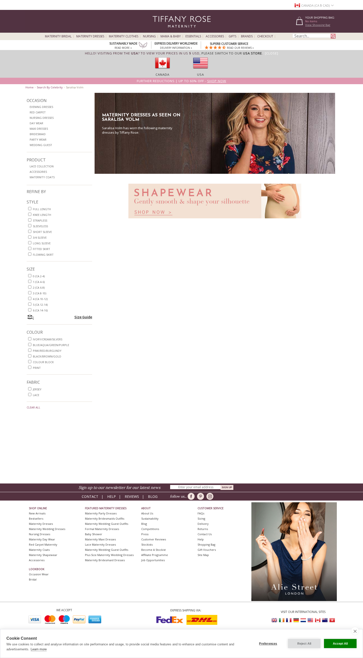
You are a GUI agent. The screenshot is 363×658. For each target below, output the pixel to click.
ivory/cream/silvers (47, 339)
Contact (90, 496)
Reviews (132, 496)
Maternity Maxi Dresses (100, 539)
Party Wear (38, 139)
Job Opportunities (153, 560)
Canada (162, 74)
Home (29, 87)
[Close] (271, 53)
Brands (247, 36)
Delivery (203, 524)
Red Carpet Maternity (43, 544)
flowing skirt (43, 254)
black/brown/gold (47, 356)
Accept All (340, 643)
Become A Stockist (153, 550)
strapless (40, 220)
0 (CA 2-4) (39, 276)
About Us (147, 513)
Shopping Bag (206, 544)
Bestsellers (36, 518)
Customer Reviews (153, 539)
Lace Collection (42, 166)
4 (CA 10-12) (40, 299)
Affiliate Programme (154, 555)
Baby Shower (93, 534)
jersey (37, 389)
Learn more (39, 649)
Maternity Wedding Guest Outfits (106, 524)
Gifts (232, 36)
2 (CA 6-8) (39, 287)
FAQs (201, 513)
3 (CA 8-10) (39, 293)
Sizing (201, 518)
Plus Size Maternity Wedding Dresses (109, 555)
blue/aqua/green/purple (51, 345)
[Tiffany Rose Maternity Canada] (317, 620)
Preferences (268, 643)
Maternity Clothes (123, 36)
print (37, 368)
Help (111, 496)
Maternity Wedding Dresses (47, 529)
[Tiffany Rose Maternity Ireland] (281, 620)
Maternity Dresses (90, 36)
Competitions (150, 529)
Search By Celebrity (50, 87)
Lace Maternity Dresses (100, 544)
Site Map (203, 555)
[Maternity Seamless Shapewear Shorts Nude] (214, 220)
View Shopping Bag (317, 25)
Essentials (193, 36)
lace (36, 395)
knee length (42, 215)
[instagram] (210, 496)
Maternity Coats (42, 177)
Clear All (33, 407)
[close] (355, 631)
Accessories (215, 36)
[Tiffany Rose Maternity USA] (310, 620)
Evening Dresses (41, 107)
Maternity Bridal (58, 36)
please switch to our (232, 53)
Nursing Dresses (42, 118)
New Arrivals (37, 513)
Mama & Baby (171, 36)
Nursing (149, 36)
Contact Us (205, 534)
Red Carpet (38, 112)
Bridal (33, 579)
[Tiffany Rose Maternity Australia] (324, 620)
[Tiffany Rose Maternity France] (288, 620)
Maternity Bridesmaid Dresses (105, 560)
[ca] (162, 70)
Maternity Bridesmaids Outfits (104, 518)
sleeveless (40, 226)
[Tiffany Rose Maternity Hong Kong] (331, 620)
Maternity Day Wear (42, 539)
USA (200, 74)
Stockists (147, 544)
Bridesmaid (38, 134)
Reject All (304, 643)
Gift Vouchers (207, 550)
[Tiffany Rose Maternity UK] (274, 620)
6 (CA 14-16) (40, 310)
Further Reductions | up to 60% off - (181, 81)
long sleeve (42, 243)
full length (42, 209)
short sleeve (42, 232)
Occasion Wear (39, 574)
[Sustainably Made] (143, 46)
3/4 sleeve (40, 237)
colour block (43, 362)
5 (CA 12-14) (40, 304)
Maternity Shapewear (43, 555)
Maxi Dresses (39, 128)
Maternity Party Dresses (101, 513)
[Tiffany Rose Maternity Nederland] (303, 620)
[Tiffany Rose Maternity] (159, 30)
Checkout (265, 36)
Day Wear (36, 123)
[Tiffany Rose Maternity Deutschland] (296, 620)
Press (144, 534)
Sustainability (150, 518)
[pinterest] (201, 496)
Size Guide (83, 316)
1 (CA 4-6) (39, 282)
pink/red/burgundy (47, 351)
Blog (153, 496)
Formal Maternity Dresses (102, 529)
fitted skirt (41, 249)
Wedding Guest (41, 145)
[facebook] (192, 496)
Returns (203, 529)
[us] (200, 70)
